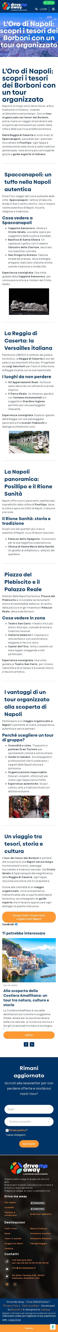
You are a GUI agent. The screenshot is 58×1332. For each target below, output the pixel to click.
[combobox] (29, 1121)
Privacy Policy (38, 1203)
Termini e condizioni (10, 1214)
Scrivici (50, 2)
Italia (7, 1233)
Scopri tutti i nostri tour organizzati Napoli (29, 917)
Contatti (9, 1207)
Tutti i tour (10, 1228)
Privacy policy (18, 1130)
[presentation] (26, 1044)
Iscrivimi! (29, 1143)
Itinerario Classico (41, 1238)
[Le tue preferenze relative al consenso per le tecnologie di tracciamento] (53, 1327)
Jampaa (45, 1309)
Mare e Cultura (38, 1228)
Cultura (8, 1248)
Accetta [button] (29, 1328)
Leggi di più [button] (14, 1320)
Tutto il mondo (13, 1238)
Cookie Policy (38, 1209)
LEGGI (29, 1035)
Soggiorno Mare (13, 1243)
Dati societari (30, 1305)
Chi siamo (10, 1202)
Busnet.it (16, 1309)
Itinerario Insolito (40, 1233)
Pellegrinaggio (38, 1243)
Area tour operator (41, 1214)
